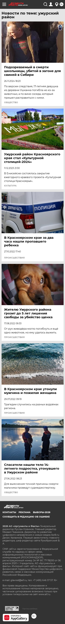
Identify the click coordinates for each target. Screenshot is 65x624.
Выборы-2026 (41, 512)
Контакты (9, 512)
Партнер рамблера (29, 609)
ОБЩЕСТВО (11, 102)
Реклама (24, 512)
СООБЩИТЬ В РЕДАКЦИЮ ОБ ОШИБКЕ (26, 516)
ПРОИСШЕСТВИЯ (14, 258)
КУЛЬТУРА (10, 186)
